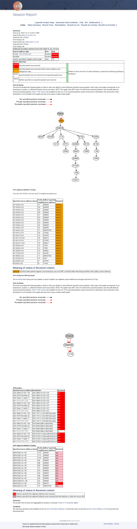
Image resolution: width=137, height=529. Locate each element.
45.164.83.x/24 (30, 35)
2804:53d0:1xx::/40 (32, 42)
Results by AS (73, 25)
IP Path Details (40, 92)
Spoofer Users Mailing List (95, 509)
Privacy (116, 524)
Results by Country (89, 25)
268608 (25, 37)
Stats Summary (34, 25)
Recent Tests (47, 25)
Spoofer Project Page (45, 23)
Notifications (94, 23)
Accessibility (108, 524)
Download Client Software (67, 23)
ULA (29, 54)
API (86, 23)
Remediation (60, 25)
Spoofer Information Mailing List (55, 509)
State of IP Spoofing (65, 503)
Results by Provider (106, 25)
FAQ (81, 23)
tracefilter (19, 279)
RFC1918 (22, 54)
